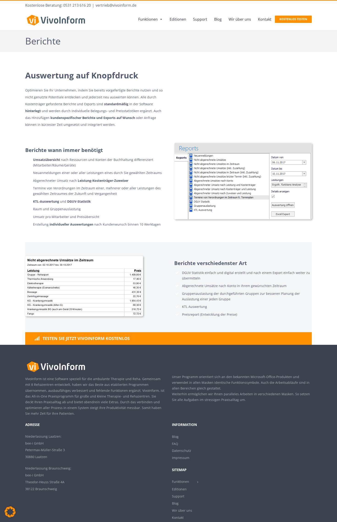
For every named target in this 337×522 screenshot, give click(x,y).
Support (200, 19)
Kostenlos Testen (293, 19)
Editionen (178, 19)
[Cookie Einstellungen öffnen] (10, 516)
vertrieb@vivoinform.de (116, 5)
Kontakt (264, 19)
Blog (218, 19)
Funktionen (148, 19)
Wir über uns (240, 19)
